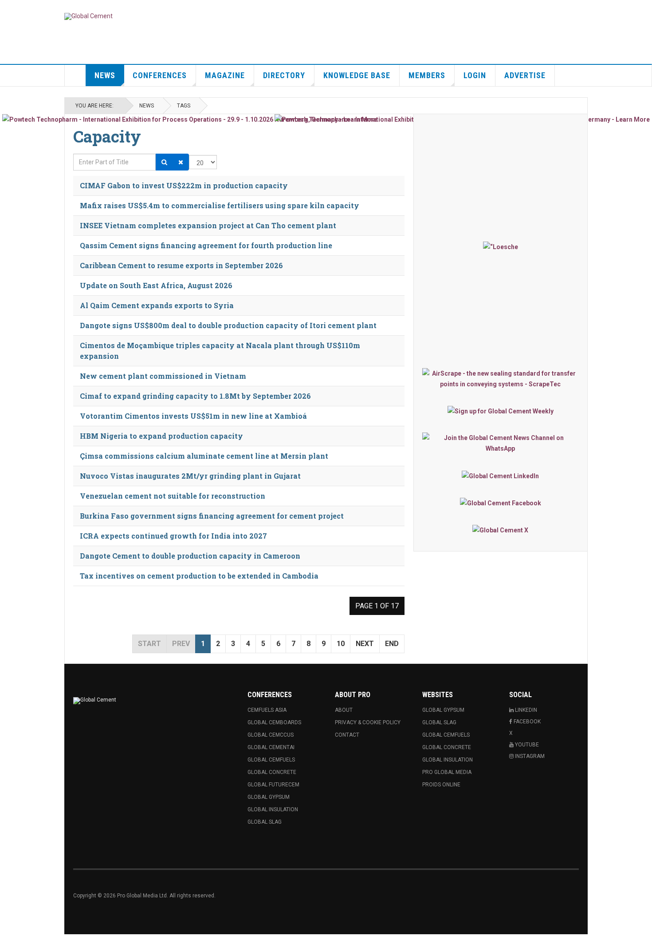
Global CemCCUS (270, 735)
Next (365, 643)
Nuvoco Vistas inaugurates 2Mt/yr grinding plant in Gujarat (190, 475)
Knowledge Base (356, 75)
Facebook (526, 721)
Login (474, 75)
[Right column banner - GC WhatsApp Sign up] (500, 443)
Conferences (160, 75)
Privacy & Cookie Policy (368, 722)
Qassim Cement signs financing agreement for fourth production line (206, 245)
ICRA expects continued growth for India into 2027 (173, 535)
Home (75, 75)
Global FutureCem (273, 784)
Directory (284, 75)
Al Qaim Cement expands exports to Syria (157, 305)
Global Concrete (271, 772)
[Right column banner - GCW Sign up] (500, 410)
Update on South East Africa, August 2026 (156, 285)
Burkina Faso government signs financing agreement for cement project (212, 515)
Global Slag (264, 822)
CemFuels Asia (267, 710)
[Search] (164, 162)
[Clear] (181, 162)
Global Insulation (272, 809)
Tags (183, 106)
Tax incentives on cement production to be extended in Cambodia (199, 575)
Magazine (225, 75)
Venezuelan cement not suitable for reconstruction (172, 495)
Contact (347, 735)
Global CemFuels (271, 760)
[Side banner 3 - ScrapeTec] (500, 378)
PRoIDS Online (441, 784)
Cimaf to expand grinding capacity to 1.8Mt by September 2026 (195, 396)
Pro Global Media (446, 772)
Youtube (526, 745)
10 (341, 643)
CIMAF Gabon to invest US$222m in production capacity (184, 185)
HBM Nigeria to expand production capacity (161, 435)
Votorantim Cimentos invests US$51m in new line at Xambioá (193, 415)
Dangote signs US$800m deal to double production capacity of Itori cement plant (228, 325)
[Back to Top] (8, 943)
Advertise (525, 75)
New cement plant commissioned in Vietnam (163, 376)
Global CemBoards (274, 722)
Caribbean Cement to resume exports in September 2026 (181, 265)
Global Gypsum (268, 797)
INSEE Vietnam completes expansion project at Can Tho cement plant (208, 225)
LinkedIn (525, 710)
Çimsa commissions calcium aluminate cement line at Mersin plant (204, 455)
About (344, 710)
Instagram (529, 756)
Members (426, 75)
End (392, 643)
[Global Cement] (88, 16)
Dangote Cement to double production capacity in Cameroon (190, 555)
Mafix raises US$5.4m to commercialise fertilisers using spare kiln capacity (219, 205)
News (104, 75)
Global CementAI (271, 747)
